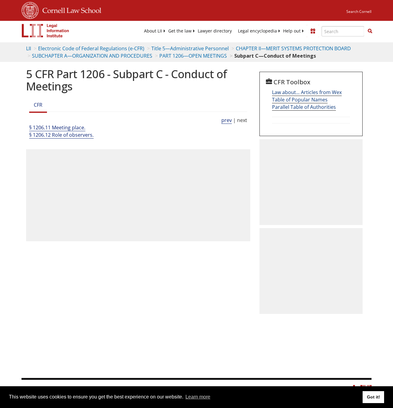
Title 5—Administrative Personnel (190, 48)
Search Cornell (359, 11)
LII (28, 48)
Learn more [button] (197, 396)
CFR (38, 104)
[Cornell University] (30, 9)
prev (226, 120)
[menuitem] (153, 31)
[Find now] (370, 31)
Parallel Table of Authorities (304, 107)
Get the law (180, 31)
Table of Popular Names (300, 99)
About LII (153, 31)
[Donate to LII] (313, 31)
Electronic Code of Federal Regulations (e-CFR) (91, 48)
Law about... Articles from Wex (307, 92)
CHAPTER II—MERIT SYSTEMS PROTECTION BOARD (293, 48)
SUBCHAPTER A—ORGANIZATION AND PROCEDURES (92, 55)
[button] (370, 31)
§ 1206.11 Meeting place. (57, 127)
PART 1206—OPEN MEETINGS (193, 55)
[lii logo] (45, 30)
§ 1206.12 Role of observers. (61, 135)
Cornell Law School (70, 9)
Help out (292, 31)
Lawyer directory (215, 31)
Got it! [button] (373, 397)
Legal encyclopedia (257, 31)
